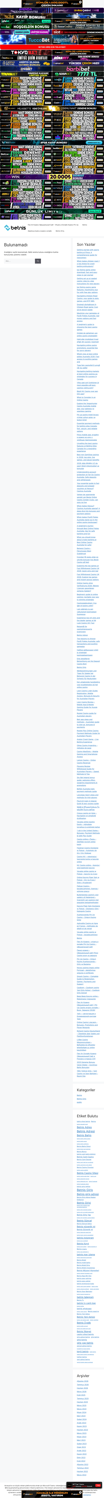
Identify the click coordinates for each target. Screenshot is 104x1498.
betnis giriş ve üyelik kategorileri (85, 1212)
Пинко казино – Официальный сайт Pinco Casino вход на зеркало (87, 953)
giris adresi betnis (83, 1337)
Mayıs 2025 (81, 1405)
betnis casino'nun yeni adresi (84, 1165)
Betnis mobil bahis (83, 1263)
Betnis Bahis (84, 1135)
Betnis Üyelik (84, 1322)
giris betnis (95, 1337)
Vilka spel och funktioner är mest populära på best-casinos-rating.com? (88, 385)
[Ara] (38, 261)
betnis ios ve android (82, 1240)
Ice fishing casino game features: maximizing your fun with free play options (87, 289)
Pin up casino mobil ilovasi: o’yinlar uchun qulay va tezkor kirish (88, 417)
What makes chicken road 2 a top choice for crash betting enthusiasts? (88, 263)
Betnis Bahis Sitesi (84, 1146)
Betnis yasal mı (93, 1311)
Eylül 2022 (81, 1461)
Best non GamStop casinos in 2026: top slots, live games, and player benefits (88, 457)
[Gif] (52, 108)
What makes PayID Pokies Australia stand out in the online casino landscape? (87, 519)
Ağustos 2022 (82, 1464)
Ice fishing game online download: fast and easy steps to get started (87, 272)
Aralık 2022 (81, 1451)
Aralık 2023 (81, 1423)
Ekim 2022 (81, 1458)
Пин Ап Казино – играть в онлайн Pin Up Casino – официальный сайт (87, 944)
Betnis (84, 225)
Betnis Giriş (60, 231)
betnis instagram (85, 1237)
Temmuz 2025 (83, 1399)
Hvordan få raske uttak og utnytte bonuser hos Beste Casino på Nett (88, 559)
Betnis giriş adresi (88, 1194)
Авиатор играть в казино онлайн (40, 231)
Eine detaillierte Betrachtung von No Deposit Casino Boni (88, 661)
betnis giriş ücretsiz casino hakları (86, 1217)
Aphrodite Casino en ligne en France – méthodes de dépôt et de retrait (87, 926)
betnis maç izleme (86, 1254)
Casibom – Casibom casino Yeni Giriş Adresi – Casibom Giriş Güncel (88, 990)
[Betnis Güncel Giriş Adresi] (15, 228)
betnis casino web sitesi (83, 1176)
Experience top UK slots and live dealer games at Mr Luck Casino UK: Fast (88, 620)
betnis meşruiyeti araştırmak (84, 1257)
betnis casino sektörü (82, 1170)
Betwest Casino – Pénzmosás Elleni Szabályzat (84, 551)
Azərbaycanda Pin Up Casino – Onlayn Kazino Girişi (86, 917)
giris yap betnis (85, 1342)
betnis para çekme (83, 1281)
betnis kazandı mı (92, 1246)
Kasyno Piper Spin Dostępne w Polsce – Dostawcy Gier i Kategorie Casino (88, 908)
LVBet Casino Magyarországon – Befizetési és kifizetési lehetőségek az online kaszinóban (86, 1045)
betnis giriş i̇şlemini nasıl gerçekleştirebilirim (83, 1206)
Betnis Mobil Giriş (83, 1265)
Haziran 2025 (82, 1402)
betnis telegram (85, 1297)
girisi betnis (82, 1340)
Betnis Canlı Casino (85, 1157)
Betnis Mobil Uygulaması (86, 1268)
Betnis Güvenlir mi (85, 1229)
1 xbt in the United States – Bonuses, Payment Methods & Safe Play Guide (88, 833)
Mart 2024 (81, 1416)
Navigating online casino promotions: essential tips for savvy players (87, 347)
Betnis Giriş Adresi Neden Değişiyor (86, 1198)
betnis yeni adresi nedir (83, 1320)
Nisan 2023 (81, 1437)
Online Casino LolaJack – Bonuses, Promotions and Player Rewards (87, 1025)
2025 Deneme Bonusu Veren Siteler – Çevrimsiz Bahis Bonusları (87, 1064)
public (79, 1102)
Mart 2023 (81, 1440)
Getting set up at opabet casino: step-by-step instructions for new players (88, 281)
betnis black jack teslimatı (83, 1149)
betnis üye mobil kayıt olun (84, 1328)
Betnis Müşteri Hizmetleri (88, 1270)
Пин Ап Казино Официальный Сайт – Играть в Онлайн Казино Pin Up (53, 225)
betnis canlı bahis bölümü (86, 1154)
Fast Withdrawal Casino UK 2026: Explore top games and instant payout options (88, 577)
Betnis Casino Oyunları (85, 1167)
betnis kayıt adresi (82, 1246)
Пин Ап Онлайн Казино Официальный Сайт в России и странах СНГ (86, 1056)
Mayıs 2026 (81, 1392)
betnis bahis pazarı (82, 1141)
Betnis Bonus (82, 1152)
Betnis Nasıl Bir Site (84, 1276)
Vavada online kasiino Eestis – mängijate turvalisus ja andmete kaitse (88, 824)
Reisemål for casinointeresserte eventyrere (84, 629)
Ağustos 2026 (82, 1381)
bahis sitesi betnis (83, 1121)
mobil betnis (93, 1351)
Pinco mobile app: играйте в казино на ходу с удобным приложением (88, 437)
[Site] (26, 79)
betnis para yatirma (84, 1278)
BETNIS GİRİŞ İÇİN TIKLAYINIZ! (52, 47)
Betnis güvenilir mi (86, 1226)
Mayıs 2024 (81, 1409)
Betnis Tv (80, 1300)
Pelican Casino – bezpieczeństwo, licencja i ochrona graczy (87, 888)
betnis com (93, 1176)
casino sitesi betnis (85, 1334)
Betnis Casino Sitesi (87, 1173)
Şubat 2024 (82, 1419)
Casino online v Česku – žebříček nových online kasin (86, 841)
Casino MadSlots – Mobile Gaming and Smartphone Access (87, 754)
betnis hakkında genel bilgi (84, 1232)
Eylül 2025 (81, 1395)
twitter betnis (82, 1357)
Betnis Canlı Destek (84, 1159)
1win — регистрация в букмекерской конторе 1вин (86, 1016)
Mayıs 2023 (81, 1433)
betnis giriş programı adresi (84, 1209)
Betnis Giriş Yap (84, 1215)
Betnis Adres (84, 1127)
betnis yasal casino (82, 1311)
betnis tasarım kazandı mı (83, 1294)
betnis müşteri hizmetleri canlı (84, 1273)
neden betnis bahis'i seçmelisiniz (85, 1354)
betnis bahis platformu (83, 1144)
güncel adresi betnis (84, 1346)
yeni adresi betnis (83, 1359)
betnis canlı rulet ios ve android (85, 1162)
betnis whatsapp (84, 1308)
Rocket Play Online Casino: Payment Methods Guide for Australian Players (88, 733)
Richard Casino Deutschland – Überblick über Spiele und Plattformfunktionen (88, 1033)
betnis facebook (93, 1181)
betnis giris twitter (83, 1186)
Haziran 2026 (82, 1388)
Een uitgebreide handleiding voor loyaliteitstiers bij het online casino (88, 684)
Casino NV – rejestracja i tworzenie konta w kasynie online (88, 859)
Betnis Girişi (84, 1202)
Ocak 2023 (81, 1447)
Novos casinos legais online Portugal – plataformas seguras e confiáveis (88, 970)
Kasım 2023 (82, 1426)
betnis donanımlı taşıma (83, 1178)
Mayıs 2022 (81, 1475)
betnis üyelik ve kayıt (82, 1326)
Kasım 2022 (82, 1454)
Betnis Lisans (82, 1249)
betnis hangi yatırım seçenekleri (85, 1235)
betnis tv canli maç (86, 1303)
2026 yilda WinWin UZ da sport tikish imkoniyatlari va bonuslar (88, 466)
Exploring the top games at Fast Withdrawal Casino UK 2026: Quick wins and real (88, 568)
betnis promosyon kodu (85, 1284)
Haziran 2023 (82, 1430)
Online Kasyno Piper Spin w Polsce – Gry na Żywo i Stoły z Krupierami (88, 880)
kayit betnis (83, 1351)
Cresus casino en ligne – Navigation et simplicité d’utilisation (87, 815)
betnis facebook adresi (83, 1184)
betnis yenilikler (94, 1320)
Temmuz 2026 (83, 1385)
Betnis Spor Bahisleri (84, 1291)
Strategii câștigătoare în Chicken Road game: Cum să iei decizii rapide (87, 307)
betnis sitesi (95, 1286)
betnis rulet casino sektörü (84, 1286)
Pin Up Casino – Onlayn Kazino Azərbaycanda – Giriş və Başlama (86, 961)
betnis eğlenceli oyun (82, 1181)
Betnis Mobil (81, 1260)
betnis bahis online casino (83, 1138)
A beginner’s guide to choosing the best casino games (87, 327)
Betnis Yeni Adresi (86, 1317)
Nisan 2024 (81, 1412)
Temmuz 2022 (83, 1468)
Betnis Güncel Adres (84, 1224)
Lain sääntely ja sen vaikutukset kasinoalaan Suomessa (86, 611)
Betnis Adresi (82, 635)
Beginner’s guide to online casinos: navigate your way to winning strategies (88, 597)
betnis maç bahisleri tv (83, 1252)
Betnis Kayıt (83, 1243)
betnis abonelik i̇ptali (82, 1124)
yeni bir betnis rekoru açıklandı (85, 1362)
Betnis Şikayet (84, 1331)
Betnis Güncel (84, 1220)
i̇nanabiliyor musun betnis (83, 1348)
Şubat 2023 (82, 1444)
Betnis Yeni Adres (83, 1314)
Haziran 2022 (82, 1471)
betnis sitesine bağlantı (83, 1289)
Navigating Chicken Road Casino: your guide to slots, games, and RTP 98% (88, 298)
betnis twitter (80, 1306)
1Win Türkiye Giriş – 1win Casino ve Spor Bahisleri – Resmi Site (87, 1073)
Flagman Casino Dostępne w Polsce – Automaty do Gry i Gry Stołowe (87, 850)
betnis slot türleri (94, 1289)
